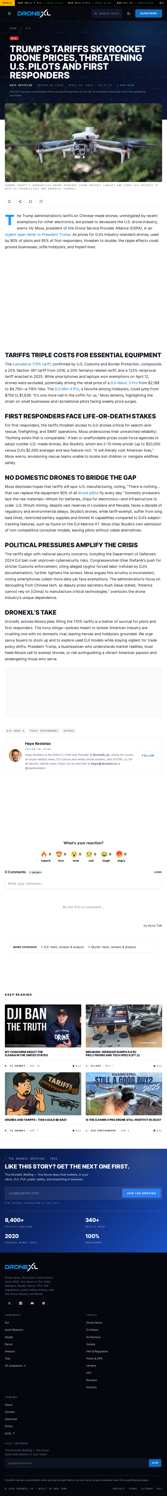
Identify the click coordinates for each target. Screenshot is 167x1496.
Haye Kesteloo (38, 743)
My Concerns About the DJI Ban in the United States (26, 1053)
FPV (88, 1373)
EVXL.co (121, 759)
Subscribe (148, 13)
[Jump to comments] (41, 201)
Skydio (69, 731)
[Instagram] (43, 1303)
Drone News (94, 1322)
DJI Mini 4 (16, 731)
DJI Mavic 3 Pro (124, 383)
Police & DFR (94, 1358)
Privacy (119, 1488)
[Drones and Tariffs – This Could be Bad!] (43, 1093)
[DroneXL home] (34, 13)
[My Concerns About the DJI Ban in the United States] (43, 1025)
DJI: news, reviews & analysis (64, 947)
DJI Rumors (93, 1337)
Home (13, 28)
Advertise (11, 1419)
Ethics (9, 1426)
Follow (148, 755)
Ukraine (91, 1365)
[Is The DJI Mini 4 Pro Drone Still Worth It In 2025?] (124, 1093)
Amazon (10, 1351)
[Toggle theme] (128, 13)
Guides (90, 1344)
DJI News (92, 1329)
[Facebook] (20, 1303)
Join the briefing (141, 1193)
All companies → (15, 1365)
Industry (91, 1387)
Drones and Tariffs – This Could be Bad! (36, 1119)
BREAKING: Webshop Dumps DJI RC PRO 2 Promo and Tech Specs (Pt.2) (113, 1053)
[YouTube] (32, 1303)
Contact (10, 1411)
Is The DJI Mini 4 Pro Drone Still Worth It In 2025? (123, 1119)
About (9, 1404)
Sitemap (147, 1488)
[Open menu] (9, 13)
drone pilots (88, 493)
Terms (133, 1488)
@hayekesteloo (35, 768)
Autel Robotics (14, 1329)
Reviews (91, 1380)
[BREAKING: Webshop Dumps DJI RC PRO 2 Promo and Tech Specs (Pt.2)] (124, 1025)
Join (155, 1462)
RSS (159, 1488)
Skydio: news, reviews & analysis (113, 947)
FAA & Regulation (97, 1351)
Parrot (9, 1344)
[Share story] (19, 201)
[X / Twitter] (9, 1303)
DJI (28, 28)
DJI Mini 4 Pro (67, 389)
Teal (7, 1358)
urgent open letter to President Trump (37, 234)
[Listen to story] (30, 201)
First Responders (44, 731)
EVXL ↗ (10, 1433)
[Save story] (9, 201)
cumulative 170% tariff (32, 364)
